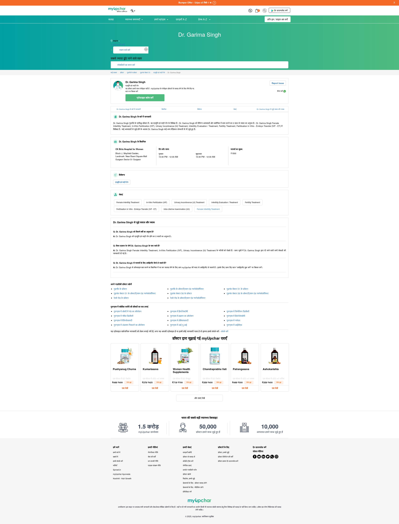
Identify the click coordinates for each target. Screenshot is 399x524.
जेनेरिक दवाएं (187, 465)
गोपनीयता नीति (153, 452)
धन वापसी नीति (153, 461)
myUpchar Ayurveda (121, 474)
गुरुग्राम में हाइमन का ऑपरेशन (181, 315)
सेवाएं (234, 109)
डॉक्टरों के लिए (223, 447)
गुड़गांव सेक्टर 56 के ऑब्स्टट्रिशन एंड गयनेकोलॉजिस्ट (248, 293)
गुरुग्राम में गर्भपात (233, 320)
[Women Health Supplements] (184, 355)
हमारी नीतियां (153, 447)
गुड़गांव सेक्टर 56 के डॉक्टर (181, 293)
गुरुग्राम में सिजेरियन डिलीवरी (238, 311)
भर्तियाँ (115, 465)
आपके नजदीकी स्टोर (190, 469)
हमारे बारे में (116, 452)
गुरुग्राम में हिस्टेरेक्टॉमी (179, 311)
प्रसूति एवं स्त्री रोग (121, 182)
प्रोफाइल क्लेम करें (145, 97)
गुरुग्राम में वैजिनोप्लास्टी (123, 320)
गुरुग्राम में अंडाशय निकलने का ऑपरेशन (129, 324)
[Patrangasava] (244, 355)
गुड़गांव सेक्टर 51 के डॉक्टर (237, 288)
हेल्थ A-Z (203, 19)
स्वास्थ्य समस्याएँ (132, 19)
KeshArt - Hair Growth (122, 478)
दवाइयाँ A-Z (181, 19)
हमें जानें (116, 447)
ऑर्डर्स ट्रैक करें (188, 461)
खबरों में (115, 456)
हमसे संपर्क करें (118, 461)
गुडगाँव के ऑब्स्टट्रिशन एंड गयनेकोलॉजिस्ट (187, 288)
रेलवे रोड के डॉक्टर (121, 297)
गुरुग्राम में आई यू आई (178, 324)
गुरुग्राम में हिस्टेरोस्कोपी (236, 315)
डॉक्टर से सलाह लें (189, 456)
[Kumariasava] (154, 355)
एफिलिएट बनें (187, 491)
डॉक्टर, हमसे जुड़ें (223, 452)
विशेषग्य (199, 109)
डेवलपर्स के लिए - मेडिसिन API (193, 487)
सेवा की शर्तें (152, 456)
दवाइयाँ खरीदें (187, 452)
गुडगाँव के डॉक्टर (120, 288)
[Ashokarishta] (274, 355)
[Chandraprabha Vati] (214, 355)
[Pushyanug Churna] (124, 355)
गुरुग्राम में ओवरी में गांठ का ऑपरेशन (127, 311)
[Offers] (250, 10)
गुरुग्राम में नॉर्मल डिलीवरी (123, 315)
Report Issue (278, 83)
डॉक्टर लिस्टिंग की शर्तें (225, 456)
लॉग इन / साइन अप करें (277, 19)
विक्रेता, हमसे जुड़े (189, 478)
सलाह (111, 19)
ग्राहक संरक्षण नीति (154, 465)
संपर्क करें (224, 331)
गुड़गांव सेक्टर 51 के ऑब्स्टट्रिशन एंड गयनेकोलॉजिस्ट (135, 293)
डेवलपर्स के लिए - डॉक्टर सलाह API (195, 482)
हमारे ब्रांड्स (159, 19)
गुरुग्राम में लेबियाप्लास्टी (179, 320)
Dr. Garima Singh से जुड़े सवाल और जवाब (270, 109)
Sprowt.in (117, 469)
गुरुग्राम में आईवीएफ (234, 324)
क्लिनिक (164, 109)
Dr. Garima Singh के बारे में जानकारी (129, 109)
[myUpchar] (284, 91)
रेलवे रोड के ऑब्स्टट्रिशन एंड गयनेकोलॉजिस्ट (187, 297)
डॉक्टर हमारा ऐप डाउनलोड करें (228, 461)
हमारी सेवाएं (187, 447)
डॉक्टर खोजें (187, 474)
